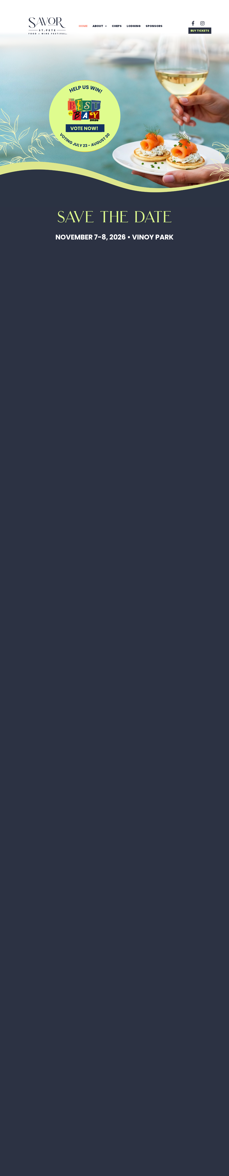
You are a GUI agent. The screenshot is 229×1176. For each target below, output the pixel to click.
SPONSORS (154, 26)
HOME (83, 26)
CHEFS (117, 26)
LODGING (134, 26)
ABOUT (97, 26)
